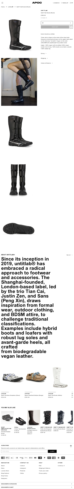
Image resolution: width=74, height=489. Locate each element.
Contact (22, 465)
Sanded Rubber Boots (5, 432)
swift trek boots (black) (23, 7)
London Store (5, 470)
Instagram (23, 468)
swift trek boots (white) (55, 395)
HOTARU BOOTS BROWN (32, 431)
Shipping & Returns (44, 468)
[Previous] (2, 376)
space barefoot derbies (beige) (34, 395)
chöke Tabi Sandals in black (20, 429)
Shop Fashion (5, 473)
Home (3, 7)
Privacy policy (43, 473)
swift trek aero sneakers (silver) (10, 395)
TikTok (22, 473)
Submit (52, 451)
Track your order (44, 470)
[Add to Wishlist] (71, 27)
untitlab (44, 10)
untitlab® (10, 7)
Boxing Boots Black (59, 429)
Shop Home (4, 475)
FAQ (40, 465)
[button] (2, 3)
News (2, 468)
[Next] (22, 376)
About (3, 465)
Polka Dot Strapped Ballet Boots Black (46, 429)
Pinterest (22, 470)
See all (69, 255)
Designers (4, 478)
